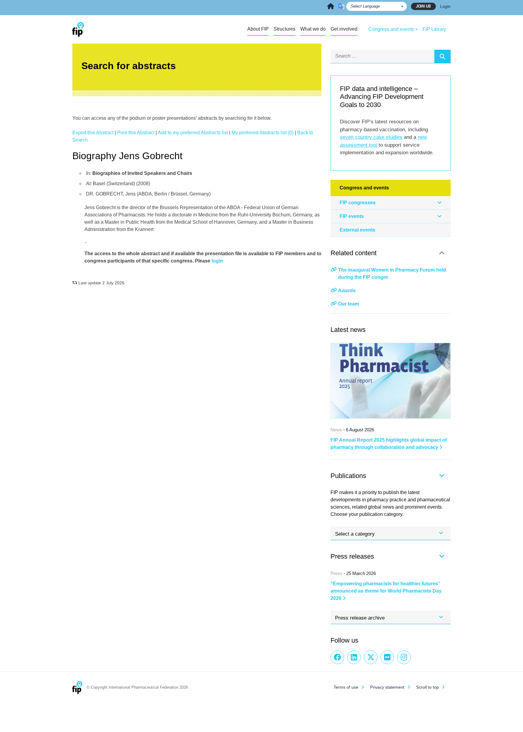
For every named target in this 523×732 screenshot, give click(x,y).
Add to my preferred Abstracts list (193, 132)
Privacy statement (387, 687)
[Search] (442, 56)
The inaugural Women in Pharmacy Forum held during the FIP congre (392, 273)
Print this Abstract (135, 132)
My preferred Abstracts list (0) (263, 132)
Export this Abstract (92, 132)
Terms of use (346, 687)
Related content (354, 253)
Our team (348, 303)
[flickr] (387, 657)
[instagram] (404, 657)
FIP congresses (358, 202)
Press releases (352, 556)
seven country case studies (371, 137)
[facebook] (337, 657)
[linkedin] (354, 657)
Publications (348, 476)
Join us (423, 6)
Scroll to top (427, 687)
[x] (370, 657)
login (217, 260)
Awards (347, 290)
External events (357, 229)
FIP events (352, 216)
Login (445, 6)
